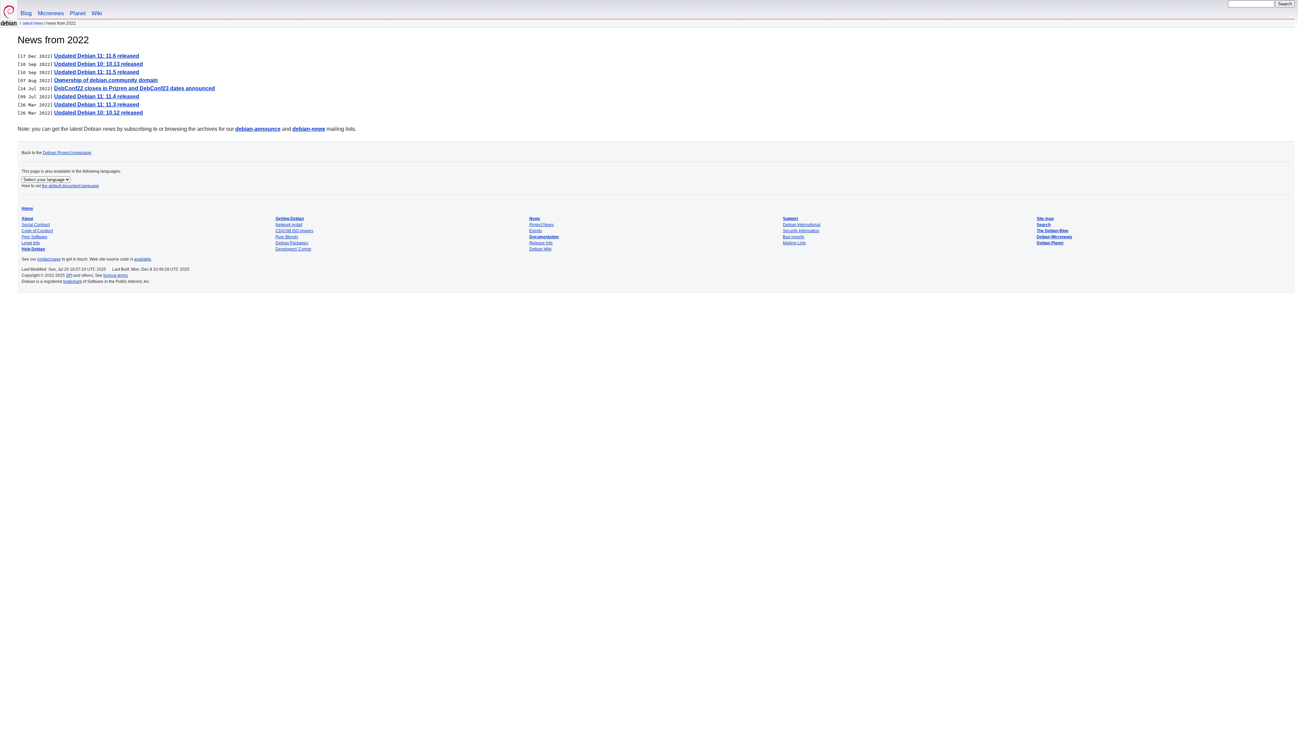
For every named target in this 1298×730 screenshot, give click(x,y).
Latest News (33, 23)
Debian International (801, 224)
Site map (1045, 218)
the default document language (70, 186)
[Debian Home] (8, 13)
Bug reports (793, 237)
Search (1044, 224)
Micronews (51, 13)
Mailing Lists (794, 243)
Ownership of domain (106, 80)
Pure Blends (286, 237)
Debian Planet (1050, 243)
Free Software (34, 237)
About (27, 218)
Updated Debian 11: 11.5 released (96, 72)
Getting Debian (289, 218)
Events (535, 230)
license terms (115, 275)
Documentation (544, 237)
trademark (72, 281)
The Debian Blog (1052, 230)
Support (790, 218)
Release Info (541, 243)
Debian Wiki (540, 249)
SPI (69, 275)
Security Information (801, 230)
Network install (289, 224)
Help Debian (33, 249)
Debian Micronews (1054, 237)
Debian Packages (291, 243)
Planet (78, 13)
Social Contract (36, 224)
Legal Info (31, 243)
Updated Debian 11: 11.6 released (96, 56)
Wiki (97, 13)
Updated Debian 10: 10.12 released (98, 113)
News (534, 218)
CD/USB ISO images (294, 230)
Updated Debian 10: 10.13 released (98, 64)
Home (27, 208)
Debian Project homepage (67, 152)
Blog (26, 13)
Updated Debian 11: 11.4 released (96, 96)
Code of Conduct (37, 230)
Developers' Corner (293, 249)
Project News (541, 224)
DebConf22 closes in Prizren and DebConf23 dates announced (134, 88)
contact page (49, 259)
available (142, 259)
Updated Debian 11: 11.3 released (96, 104)
